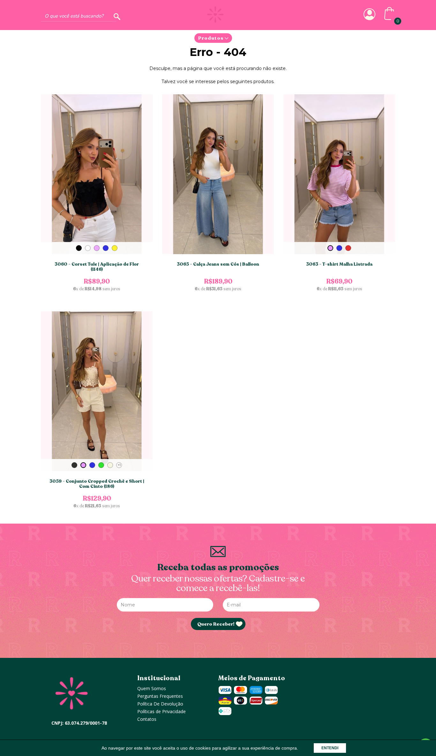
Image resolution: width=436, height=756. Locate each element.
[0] (389, 18)
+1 (119, 465)
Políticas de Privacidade (161, 711)
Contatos (146, 719)
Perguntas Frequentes (160, 696)
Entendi (329, 748)
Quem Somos (151, 688)
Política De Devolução (160, 704)
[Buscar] (117, 17)
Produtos (211, 38)
